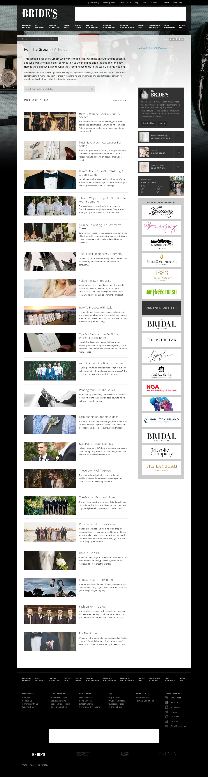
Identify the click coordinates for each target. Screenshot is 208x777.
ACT (142, 189)
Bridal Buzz (176, 697)
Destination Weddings (154, 26)
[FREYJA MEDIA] (167, 754)
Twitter (174, 712)
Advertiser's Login (59, 697)
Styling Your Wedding (92, 26)
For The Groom (38, 39)
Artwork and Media (116, 701)
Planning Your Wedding (109, 26)
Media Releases (86, 697)
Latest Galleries (86, 704)
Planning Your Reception (127, 26)
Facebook (175, 702)
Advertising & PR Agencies (90, 707)
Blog (136, 3)
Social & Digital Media (60, 704)
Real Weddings (39, 26)
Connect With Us (172, 693)
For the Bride (67, 26)
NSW (143, 186)
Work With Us (28, 707)
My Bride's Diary (93, 3)
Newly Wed (182, 26)
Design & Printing (58, 701)
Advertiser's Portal (116, 704)
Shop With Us (114, 697)
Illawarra (160, 186)
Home (24, 39)
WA (158, 192)
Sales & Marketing (59, 707)
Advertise (153, 3)
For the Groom (78, 26)
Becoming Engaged (26, 26)
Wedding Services (109, 3)
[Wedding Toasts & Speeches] (82, 754)
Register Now (148, 123)
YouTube (174, 721)
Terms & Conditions (145, 701)
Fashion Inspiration (54, 26)
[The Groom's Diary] (124, 754)
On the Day (141, 26)
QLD (158, 189)
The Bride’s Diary (40, 13)
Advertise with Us (30, 704)
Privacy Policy (142, 697)
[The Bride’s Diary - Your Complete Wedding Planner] (38, 754)
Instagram (175, 707)
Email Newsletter (178, 726)
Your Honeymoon (169, 26)
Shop (144, 3)
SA (142, 192)
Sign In (162, 123)
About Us (26, 697)
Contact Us (27, 701)
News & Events (125, 3)
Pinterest (175, 716)
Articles (53, 39)
